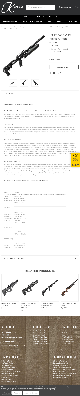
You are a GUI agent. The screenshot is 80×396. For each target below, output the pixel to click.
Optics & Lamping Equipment (62, 367)
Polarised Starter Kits (7, 373)
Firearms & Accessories (60, 363)
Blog (49, 21)
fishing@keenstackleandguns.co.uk (11, 337)
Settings (7, 393)
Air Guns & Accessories (60, 361)
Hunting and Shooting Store (32, 21)
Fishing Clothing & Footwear (9, 375)
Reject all (17, 393)
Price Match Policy (67, 337)
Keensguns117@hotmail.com (9, 345)
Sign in (62, 7)
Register (69, 7)
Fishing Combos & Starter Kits (10, 371)
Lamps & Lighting (6, 379)
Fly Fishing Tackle (6, 361)
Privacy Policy (66, 343)
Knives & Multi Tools (59, 371)
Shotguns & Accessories (60, 365)
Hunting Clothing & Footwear (62, 375)
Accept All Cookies (31, 393)
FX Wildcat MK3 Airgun (8, 304)
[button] (40, 94)
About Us (60, 21)
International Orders (68, 341)
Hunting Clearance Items (60, 377)
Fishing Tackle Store (10, 21)
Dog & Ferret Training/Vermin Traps (64, 369)
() (77, 7)
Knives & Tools (5, 377)
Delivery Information (68, 339)
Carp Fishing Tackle (7, 365)
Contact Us (73, 21)
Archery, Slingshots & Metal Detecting (64, 373)
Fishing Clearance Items (8, 381)
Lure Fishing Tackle (7, 369)
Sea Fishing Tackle (7, 363)
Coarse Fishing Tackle (8, 367)
